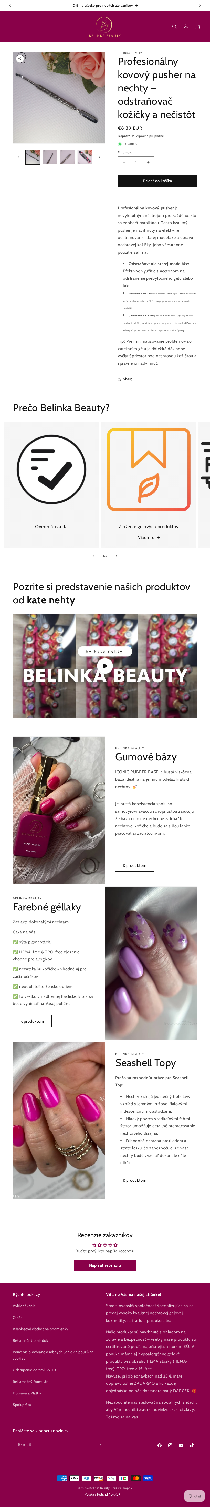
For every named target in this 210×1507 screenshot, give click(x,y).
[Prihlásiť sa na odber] (99, 1445)
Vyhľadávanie (24, 1305)
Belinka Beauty (99, 1488)
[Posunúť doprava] (99, 157)
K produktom (134, 865)
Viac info (146, 537)
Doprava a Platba (27, 1393)
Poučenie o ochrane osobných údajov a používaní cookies (54, 1355)
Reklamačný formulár (30, 1381)
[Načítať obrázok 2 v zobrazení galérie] (50, 157)
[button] (10, 26)
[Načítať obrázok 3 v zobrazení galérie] (67, 157)
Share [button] (127, 379)
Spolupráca (22, 1404)
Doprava (124, 136)
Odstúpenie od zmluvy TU (34, 1370)
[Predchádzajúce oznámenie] (10, 5)
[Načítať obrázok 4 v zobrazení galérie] (84, 157)
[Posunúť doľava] (18, 157)
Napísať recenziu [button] (105, 1265)
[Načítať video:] (105, 666)
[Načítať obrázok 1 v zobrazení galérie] (32, 157)
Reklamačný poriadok (30, 1340)
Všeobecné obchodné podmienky (40, 1329)
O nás (18, 1317)
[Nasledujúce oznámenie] (200, 5)
